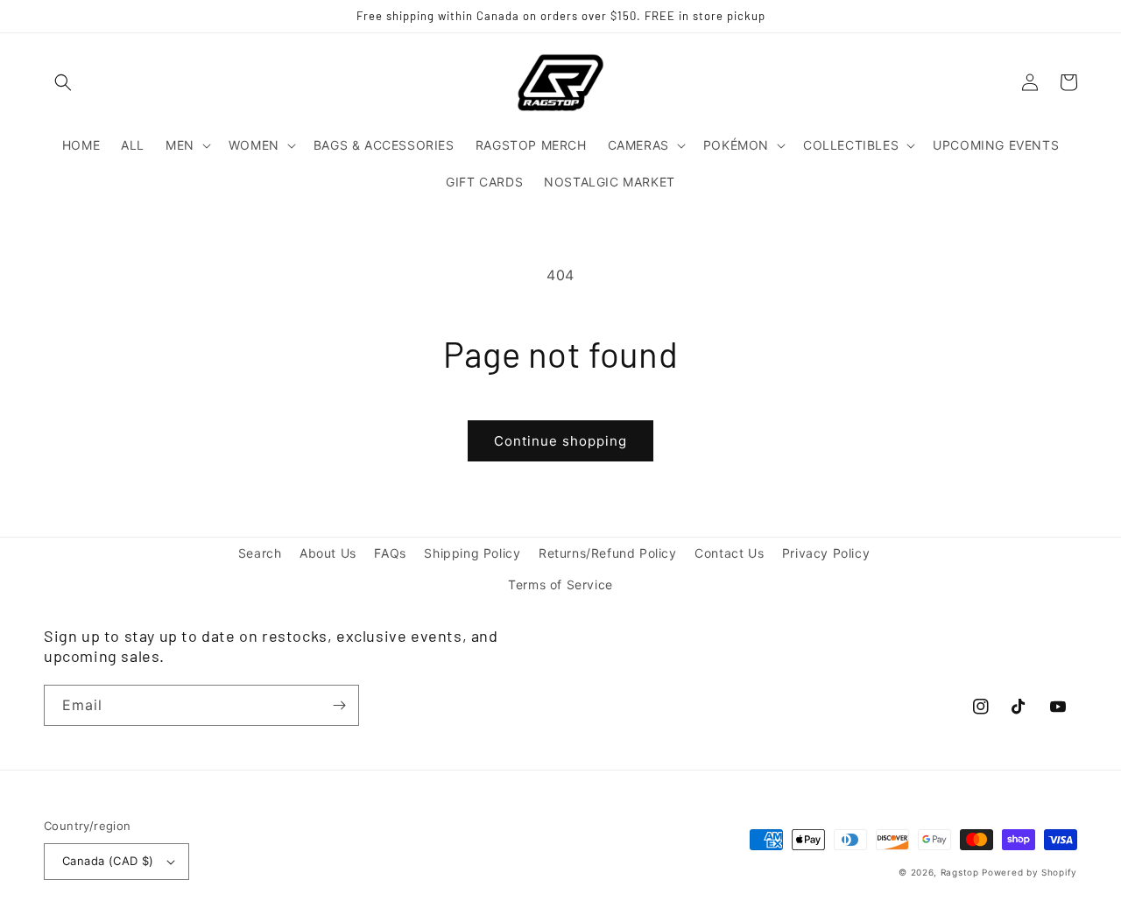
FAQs (389, 553)
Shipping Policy (472, 553)
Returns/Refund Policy (608, 553)
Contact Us (729, 553)
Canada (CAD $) (108, 861)
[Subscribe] (339, 705)
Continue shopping (560, 441)
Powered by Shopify (1029, 872)
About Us (328, 553)
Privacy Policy (826, 553)
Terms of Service (560, 584)
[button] (63, 82)
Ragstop (960, 872)
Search (260, 553)
